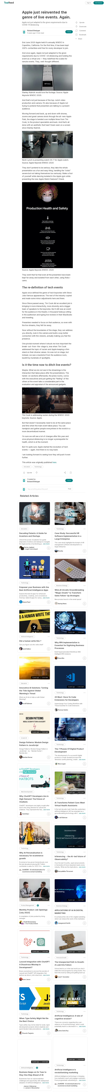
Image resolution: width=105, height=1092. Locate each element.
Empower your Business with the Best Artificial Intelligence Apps (34, 588)
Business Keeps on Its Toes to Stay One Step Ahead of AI (32, 1073)
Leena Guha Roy (63, 1031)
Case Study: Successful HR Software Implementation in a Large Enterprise (68, 536)
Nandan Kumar (27, 757)
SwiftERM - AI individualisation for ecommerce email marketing (69, 1085)
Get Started (98, 3)
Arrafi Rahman (62, 817)
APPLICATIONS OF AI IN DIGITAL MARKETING (69, 911)
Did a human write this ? (30, 641)
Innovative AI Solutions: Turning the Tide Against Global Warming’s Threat (33, 691)
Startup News (62, 603)
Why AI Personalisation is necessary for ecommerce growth (31, 856)
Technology (38, 466)
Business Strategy (61, 585)
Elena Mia (61, 658)
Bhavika (60, 551)
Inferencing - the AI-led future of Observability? (70, 857)
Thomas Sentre (63, 710)
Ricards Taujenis (28, 1033)
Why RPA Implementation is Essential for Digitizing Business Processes (69, 645)
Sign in (89, 3)
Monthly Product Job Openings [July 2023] (33, 911)
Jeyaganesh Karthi (64, 923)
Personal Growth (61, 957)
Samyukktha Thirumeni (65, 871)
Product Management (27, 905)
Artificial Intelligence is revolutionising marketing (66, 1071)
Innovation (27, 466)
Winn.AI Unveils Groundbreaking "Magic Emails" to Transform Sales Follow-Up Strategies (69, 593)
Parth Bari (25, 814)
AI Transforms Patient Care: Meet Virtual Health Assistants (70, 804)
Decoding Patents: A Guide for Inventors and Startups (33, 534)
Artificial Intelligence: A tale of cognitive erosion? (69, 1017)
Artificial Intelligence (27, 636)
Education (24, 683)
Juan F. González (63, 977)
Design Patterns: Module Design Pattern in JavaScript (33, 743)
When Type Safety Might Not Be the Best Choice (33, 1019)
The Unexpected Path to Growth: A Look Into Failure (69, 963)
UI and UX (24, 738)
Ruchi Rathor (26, 649)
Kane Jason (26, 979)
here (54, 462)
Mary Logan (62, 764)
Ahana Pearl (26, 602)
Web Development (26, 792)
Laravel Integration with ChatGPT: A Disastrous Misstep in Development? (34, 964)
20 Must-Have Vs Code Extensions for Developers (67, 698)
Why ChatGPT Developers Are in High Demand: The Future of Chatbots (34, 799)
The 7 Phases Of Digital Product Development (69, 750)
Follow (69, 31)
